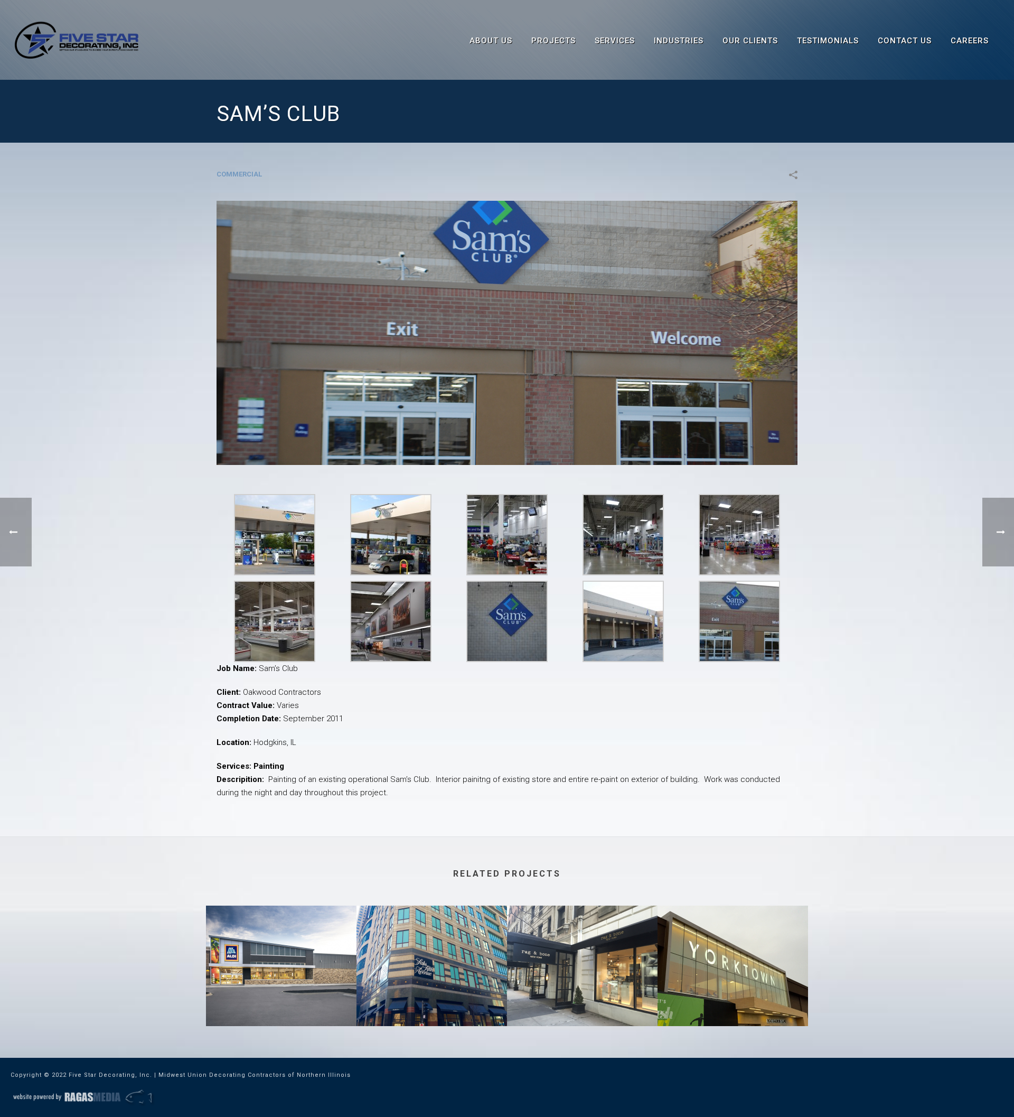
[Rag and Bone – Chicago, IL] (582, 947)
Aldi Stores (281, 998)
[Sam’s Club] (507, 332)
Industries (678, 40)
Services (615, 40)
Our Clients (750, 40)
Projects (553, 40)
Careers (970, 40)
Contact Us (905, 40)
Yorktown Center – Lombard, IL (733, 998)
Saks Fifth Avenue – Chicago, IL (431, 998)
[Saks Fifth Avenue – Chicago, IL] (431, 947)
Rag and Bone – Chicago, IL (582, 998)
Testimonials (828, 40)
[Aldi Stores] (281, 947)
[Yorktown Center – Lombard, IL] (733, 947)
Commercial (239, 174)
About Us (491, 40)
